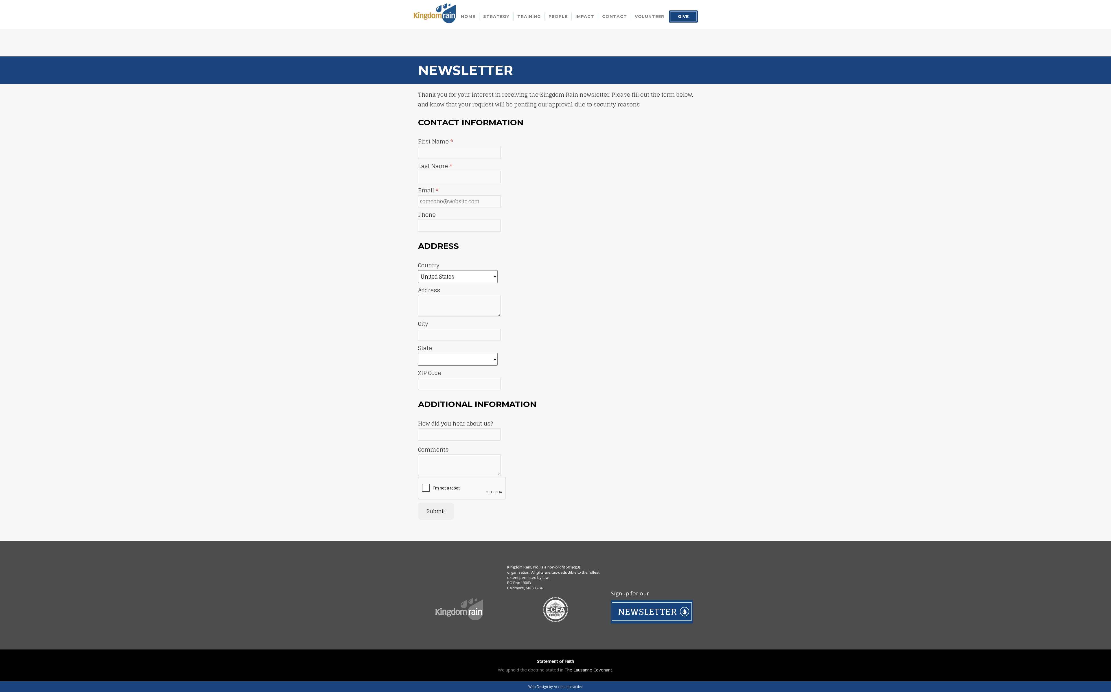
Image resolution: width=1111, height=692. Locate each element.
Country (428, 265)
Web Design (538, 686)
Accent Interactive (568, 686)
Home (468, 16)
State (425, 348)
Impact (584, 16)
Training (529, 16)
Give (683, 16)
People (558, 16)
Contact (614, 16)
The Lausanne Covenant (588, 670)
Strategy (496, 16)
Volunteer (649, 16)
